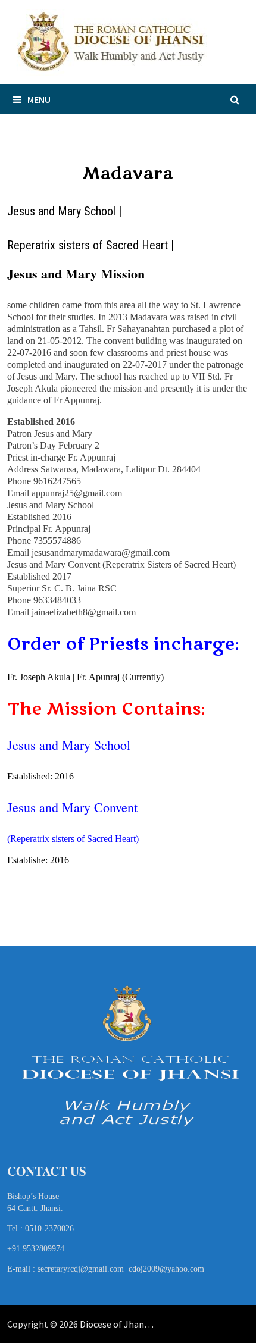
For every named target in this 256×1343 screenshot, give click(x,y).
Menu (39, 99)
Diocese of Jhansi (115, 1324)
